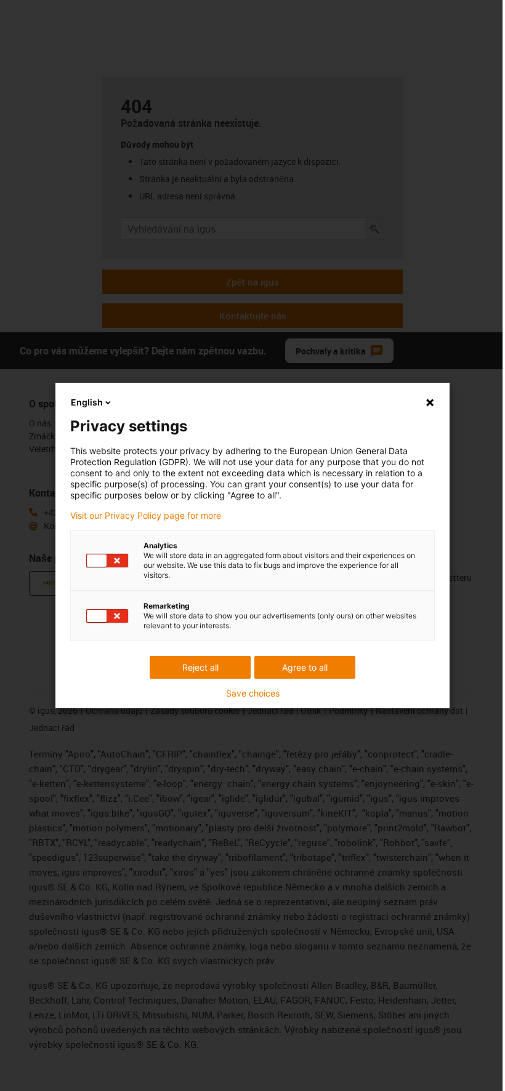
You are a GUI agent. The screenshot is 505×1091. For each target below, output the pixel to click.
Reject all (200, 667)
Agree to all (305, 667)
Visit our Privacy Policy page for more (145, 516)
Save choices (253, 693)
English (87, 402)
